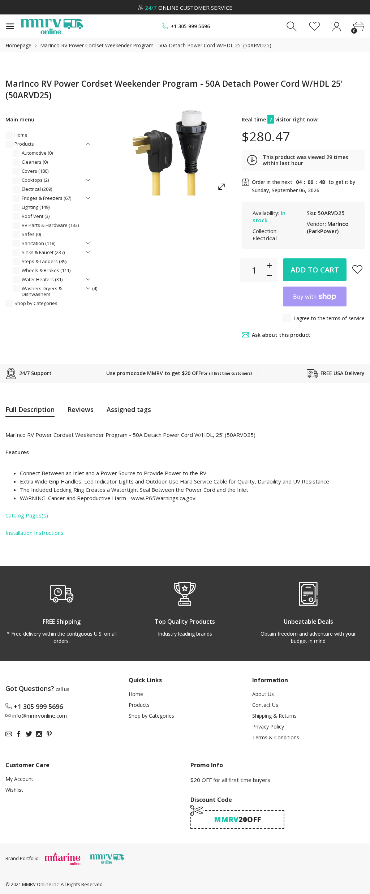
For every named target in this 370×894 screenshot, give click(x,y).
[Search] (292, 27)
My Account (19, 778)
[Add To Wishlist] (357, 269)
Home (20, 135)
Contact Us (265, 704)
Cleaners (35, 162)
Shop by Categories (35, 303)
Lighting (36, 207)
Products (24, 144)
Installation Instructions (34, 532)
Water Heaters (42, 279)
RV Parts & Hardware (50, 225)
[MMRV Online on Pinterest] (49, 734)
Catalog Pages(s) (26, 515)
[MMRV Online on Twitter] (29, 734)
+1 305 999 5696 (190, 26)
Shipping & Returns (274, 715)
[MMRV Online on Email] (9, 734)
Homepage (18, 45)
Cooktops (35, 180)
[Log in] (337, 27)
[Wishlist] (315, 27)
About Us (263, 694)
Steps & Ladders (44, 261)
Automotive (37, 153)
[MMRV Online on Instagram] (39, 734)
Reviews (81, 409)
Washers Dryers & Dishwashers (59, 291)
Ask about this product (281, 334)
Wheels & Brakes (46, 270)
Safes (31, 234)
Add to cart (315, 270)
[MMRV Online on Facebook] (19, 734)
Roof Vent (36, 216)
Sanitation (38, 243)
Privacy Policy (268, 726)
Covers (35, 171)
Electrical (37, 189)
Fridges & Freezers (46, 198)
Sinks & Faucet (43, 252)
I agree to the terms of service (329, 318)
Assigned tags (129, 409)
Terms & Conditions (275, 737)
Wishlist (14, 789)
